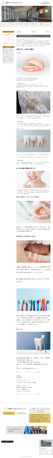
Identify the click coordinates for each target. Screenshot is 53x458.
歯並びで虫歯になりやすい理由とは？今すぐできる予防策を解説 (14, 53)
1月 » (13, 43)
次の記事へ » (48, 31)
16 (3, 39)
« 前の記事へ (18, 31)
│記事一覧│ (33, 31)
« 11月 (4, 43)
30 (3, 41)
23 (3, 40)
